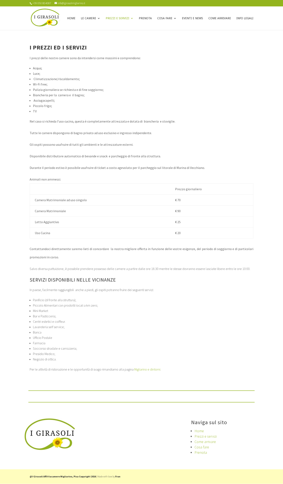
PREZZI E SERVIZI (117, 18)
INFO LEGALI (244, 18)
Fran (117, 476)
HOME (71, 18)
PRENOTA (145, 18)
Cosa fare (202, 447)
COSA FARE (164, 18)
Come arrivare (205, 441)
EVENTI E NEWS (192, 18)
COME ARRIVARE (219, 18)
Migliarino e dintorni (147, 369)
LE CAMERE (88, 18)
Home (199, 431)
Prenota (201, 452)
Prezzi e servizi (206, 436)
